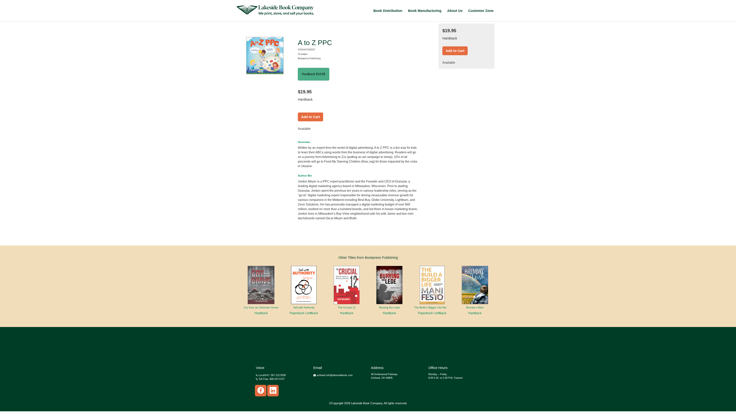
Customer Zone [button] (481, 11)
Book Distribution (387, 11)
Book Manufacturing (424, 11)
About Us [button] (454, 11)
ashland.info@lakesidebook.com (334, 375)
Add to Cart (310, 117)
